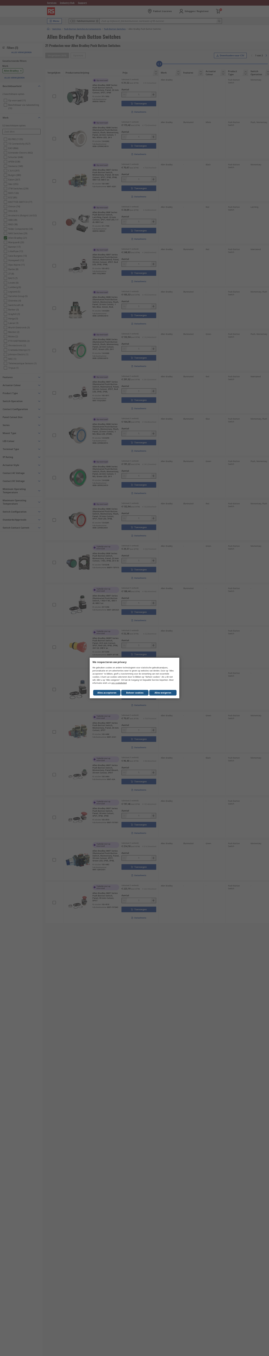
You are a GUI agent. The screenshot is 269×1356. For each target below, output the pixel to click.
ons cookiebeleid (119, 683)
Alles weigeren (163, 692)
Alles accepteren (106, 692)
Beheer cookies (134, 692)
